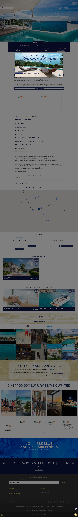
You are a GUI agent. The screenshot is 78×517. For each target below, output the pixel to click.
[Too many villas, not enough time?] (75, 508)
